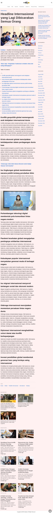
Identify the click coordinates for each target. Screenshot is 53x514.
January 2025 (41, 118)
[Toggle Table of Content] (2, 73)
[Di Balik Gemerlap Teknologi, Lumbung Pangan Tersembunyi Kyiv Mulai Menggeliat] (8, 487)
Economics (22, 6)
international (22, 385)
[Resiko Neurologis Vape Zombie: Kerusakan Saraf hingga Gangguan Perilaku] (25, 398)
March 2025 (40, 113)
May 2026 (40, 81)
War (12, 6)
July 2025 (40, 104)
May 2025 (40, 109)
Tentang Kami (41, 6)
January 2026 (41, 90)
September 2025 (41, 99)
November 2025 (41, 95)
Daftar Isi (27, 6)
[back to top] (50, 511)
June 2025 (40, 106)
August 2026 (40, 74)
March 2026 (40, 86)
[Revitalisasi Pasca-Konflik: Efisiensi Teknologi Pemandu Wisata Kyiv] (8, 434)
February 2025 (41, 116)
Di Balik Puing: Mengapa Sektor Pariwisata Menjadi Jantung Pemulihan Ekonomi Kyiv (44, 27)
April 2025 (40, 111)
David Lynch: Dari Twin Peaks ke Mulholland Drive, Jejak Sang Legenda (8, 422)
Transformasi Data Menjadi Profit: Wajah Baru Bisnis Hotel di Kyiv (26, 497)
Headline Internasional (13, 385)
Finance (39, 52)
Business (40, 48)
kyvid (39, 57)
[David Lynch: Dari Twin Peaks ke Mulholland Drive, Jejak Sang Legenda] (8, 415)
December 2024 (41, 120)
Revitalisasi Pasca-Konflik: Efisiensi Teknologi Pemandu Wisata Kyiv (8, 444)
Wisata (39, 66)
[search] (51, 2)
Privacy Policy (34, 6)
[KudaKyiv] (26, 2)
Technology (3, 439)
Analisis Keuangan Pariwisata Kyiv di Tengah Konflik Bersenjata (25, 470)
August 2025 (40, 102)
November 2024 (41, 123)
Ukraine (16, 6)
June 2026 (40, 79)
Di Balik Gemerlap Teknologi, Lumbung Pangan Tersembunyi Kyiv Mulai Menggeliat (44, 37)
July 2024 (40, 125)
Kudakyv (3, 50)
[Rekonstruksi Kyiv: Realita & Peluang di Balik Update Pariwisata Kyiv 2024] (26, 434)
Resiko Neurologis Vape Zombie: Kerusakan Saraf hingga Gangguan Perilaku (25, 405)
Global (6, 385)
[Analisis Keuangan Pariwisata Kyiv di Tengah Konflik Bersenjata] (26, 460)
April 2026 (40, 83)
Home (9, 6)
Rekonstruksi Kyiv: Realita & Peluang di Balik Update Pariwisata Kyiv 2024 (25, 444)
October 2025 (41, 97)
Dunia (2, 385)
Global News (4, 10)
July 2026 (40, 76)
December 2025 (41, 93)
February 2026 (41, 88)
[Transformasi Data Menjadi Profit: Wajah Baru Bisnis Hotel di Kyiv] (26, 487)
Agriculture (40, 45)
